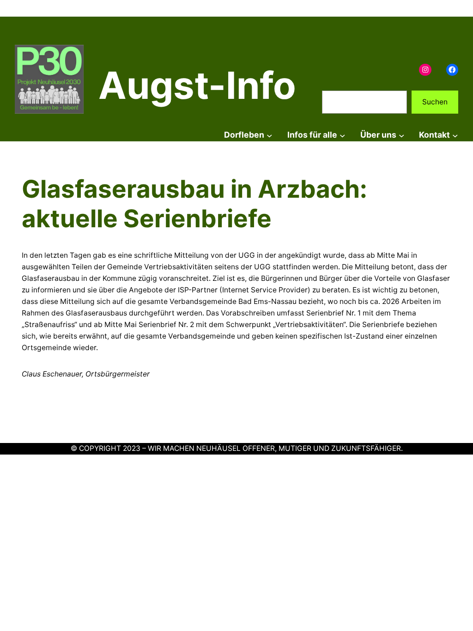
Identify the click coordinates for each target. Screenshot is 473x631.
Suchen (435, 101)
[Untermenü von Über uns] (402, 135)
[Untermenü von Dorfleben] (270, 135)
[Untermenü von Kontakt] (455, 135)
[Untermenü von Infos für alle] (343, 135)
